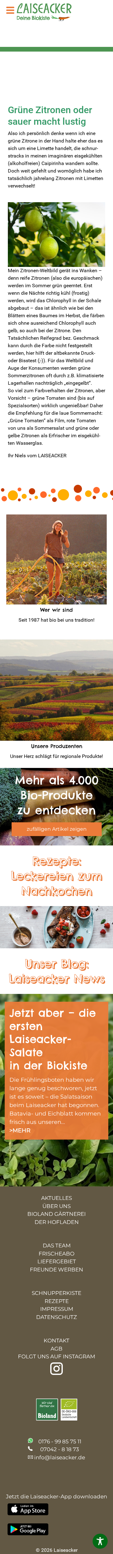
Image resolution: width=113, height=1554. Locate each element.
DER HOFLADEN (57, 1222)
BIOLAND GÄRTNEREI (56, 1214)
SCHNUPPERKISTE (56, 1293)
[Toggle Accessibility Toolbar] (100, 1541)
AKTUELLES (56, 1198)
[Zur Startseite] (48, 12)
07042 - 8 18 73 (59, 1449)
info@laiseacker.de (59, 1457)
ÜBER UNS (56, 1206)
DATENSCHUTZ (56, 1317)
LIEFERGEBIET (56, 1261)
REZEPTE (57, 1301)
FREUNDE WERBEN (56, 1269)
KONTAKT (56, 1340)
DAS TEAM (57, 1245)
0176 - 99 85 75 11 (59, 1441)
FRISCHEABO (56, 1254)
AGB (56, 1349)
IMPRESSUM (56, 1309)
